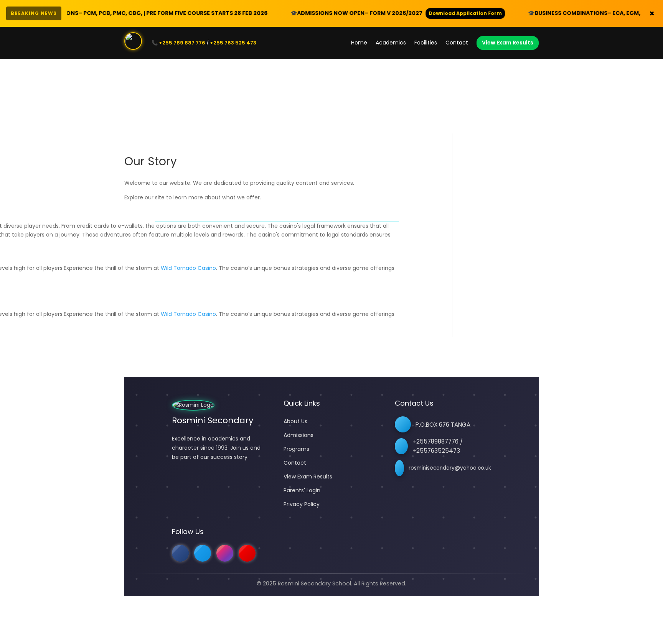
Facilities (425, 42)
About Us (295, 421)
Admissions (298, 435)
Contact (456, 42)
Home (359, 42)
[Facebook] (180, 553)
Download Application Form (430, 13)
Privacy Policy (302, 504)
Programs (296, 449)
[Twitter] (202, 553)
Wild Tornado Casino (188, 268)
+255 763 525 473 (233, 42)
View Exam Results (507, 42)
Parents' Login (302, 490)
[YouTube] (247, 553)
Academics (391, 42)
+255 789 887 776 (182, 42)
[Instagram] (224, 553)
